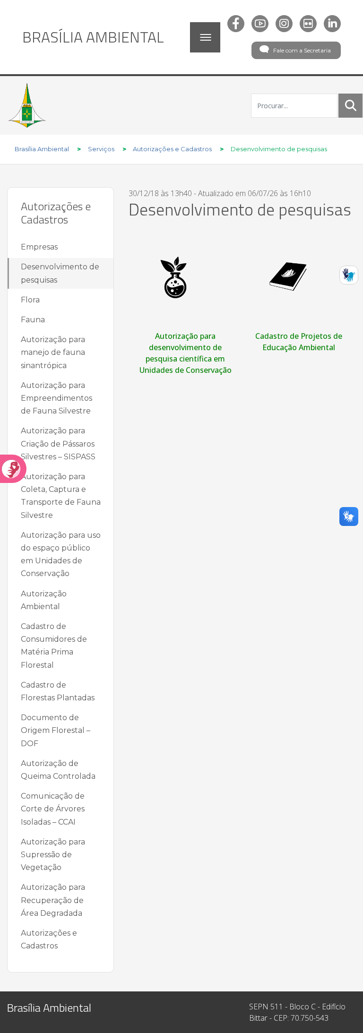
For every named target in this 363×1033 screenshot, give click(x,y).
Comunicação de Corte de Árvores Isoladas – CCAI (53, 809)
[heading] (93, 37)
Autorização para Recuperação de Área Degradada (53, 900)
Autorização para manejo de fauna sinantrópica (53, 352)
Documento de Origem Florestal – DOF (55, 730)
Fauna (33, 319)
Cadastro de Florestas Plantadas (58, 691)
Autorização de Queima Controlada (58, 770)
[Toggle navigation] (205, 37)
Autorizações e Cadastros (49, 939)
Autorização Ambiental (44, 600)
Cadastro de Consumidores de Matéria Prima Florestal (54, 646)
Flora (30, 299)
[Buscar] (350, 105)
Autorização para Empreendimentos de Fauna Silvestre (56, 398)
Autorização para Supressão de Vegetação (53, 854)
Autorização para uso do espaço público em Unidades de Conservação (61, 554)
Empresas (39, 246)
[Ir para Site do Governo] (27, 105)
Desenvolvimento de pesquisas (60, 273)
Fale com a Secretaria (302, 50)
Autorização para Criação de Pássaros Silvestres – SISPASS (58, 443)
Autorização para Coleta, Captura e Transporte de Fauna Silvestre (61, 496)
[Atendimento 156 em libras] (349, 275)
